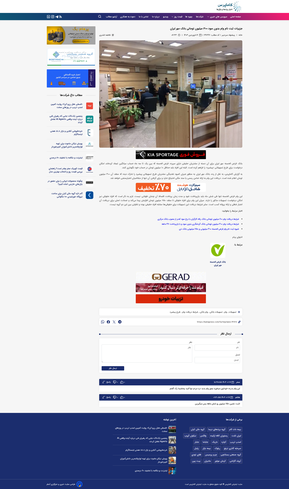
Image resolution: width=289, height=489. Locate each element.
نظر (190, 342)
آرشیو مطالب (111, 16)
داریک (215, 442)
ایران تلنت (236, 436)
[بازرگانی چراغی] (90, 182)
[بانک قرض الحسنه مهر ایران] (217, 250)
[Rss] (60, 16)
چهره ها (189, 16)
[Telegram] (57, 16)
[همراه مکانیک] (90, 170)
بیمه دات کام (235, 429)
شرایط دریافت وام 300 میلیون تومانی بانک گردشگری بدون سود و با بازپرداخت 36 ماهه (200, 224)
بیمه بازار (207, 448)
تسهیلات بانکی (215, 312)
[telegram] (119, 322)
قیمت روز (178, 16)
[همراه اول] (90, 157)
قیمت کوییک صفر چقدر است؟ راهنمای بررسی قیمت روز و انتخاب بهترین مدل (65, 170)
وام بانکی (203, 312)
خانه (240, 35)
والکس (203, 436)
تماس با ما (144, 16)
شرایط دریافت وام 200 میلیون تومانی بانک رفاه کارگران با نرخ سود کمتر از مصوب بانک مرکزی (198, 219)
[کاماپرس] (228, 6)
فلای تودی (196, 455)
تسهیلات (232, 312)
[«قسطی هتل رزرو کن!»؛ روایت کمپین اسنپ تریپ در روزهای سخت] (172, 429)
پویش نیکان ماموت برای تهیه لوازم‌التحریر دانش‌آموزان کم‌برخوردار (66, 145)
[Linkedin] (48, 16)
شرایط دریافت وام (190, 312)
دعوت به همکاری (128, 16)
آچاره (223, 442)
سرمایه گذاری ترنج (232, 448)
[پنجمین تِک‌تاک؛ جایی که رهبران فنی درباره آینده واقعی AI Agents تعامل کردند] (172, 440)
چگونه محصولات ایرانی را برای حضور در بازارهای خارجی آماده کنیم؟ (65, 182)
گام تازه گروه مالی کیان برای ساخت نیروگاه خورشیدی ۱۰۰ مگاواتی (66, 195)
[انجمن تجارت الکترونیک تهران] (90, 133)
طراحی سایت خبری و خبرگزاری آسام (61, 484)
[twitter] (114, 322)
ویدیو (165, 16)
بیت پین (196, 461)
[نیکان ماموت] (90, 145)
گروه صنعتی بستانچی (231, 455)
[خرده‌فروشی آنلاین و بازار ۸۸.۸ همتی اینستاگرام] (172, 450)
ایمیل (237, 354)
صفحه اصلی (235, 16)
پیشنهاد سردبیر (228, 35)
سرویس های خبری (218, 16)
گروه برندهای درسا (216, 429)
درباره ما (156, 16)
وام (225, 312)
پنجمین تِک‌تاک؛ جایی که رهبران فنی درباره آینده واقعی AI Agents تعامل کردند (65, 119)
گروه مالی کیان (197, 429)
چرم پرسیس (211, 455)
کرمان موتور (220, 461)
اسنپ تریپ (235, 442)
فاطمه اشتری (104, 35)
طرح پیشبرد (175, 312)
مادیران (207, 461)
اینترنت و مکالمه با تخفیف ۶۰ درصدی (66, 157)
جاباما (205, 442)
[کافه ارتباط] (90, 119)
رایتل (196, 448)
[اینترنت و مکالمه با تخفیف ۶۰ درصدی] (172, 470)
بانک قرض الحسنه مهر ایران (218, 263)
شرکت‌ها (200, 16)
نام (239, 342)
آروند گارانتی (235, 461)
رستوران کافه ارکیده (219, 436)
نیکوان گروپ (190, 436)
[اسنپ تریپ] (90, 106)
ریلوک (217, 448)
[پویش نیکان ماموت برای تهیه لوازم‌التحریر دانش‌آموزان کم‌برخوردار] (172, 460)
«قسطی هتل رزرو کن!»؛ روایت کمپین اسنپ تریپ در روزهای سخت (66, 106)
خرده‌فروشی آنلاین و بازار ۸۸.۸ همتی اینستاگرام (66, 132)
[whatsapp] (102, 322)
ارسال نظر (113, 368)
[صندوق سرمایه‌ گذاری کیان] (90, 195)
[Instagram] (52, 16)
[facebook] (108, 322)
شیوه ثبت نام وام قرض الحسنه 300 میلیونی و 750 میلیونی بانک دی (209, 229)
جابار (197, 442)
